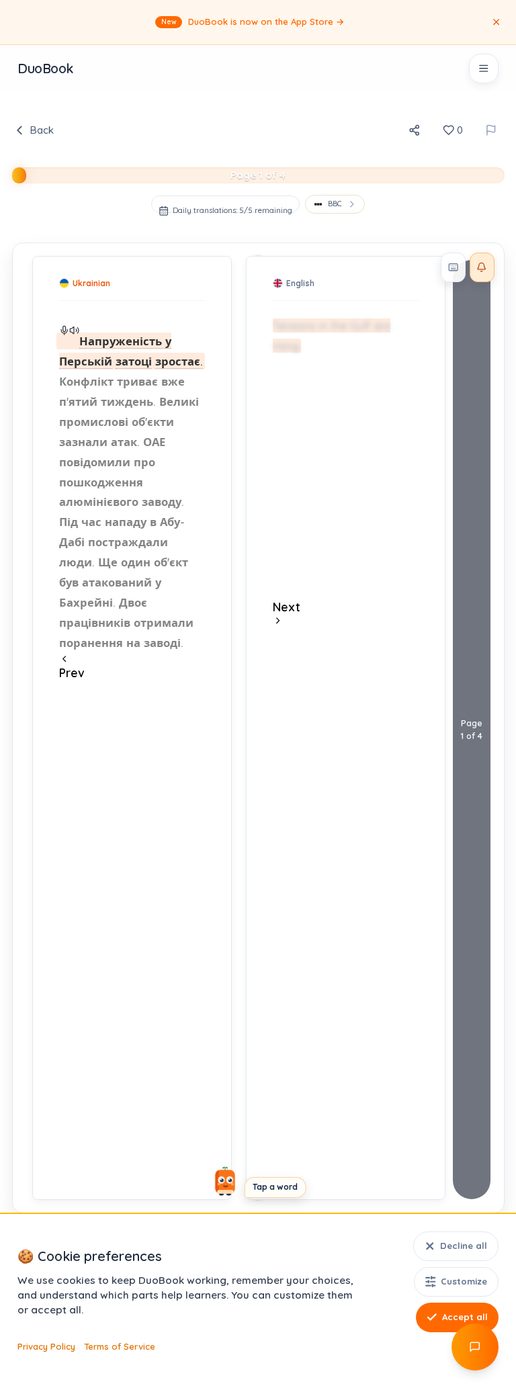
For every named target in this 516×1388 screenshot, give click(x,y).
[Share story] (414, 130)
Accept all (465, 1316)
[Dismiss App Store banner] (496, 22)
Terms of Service (119, 1346)
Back (42, 130)
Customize (464, 1281)
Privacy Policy (46, 1346)
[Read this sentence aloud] (64, 330)
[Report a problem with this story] (491, 130)
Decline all (463, 1245)
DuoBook (45, 68)
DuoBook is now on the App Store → (253, 21)
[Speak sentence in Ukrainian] (74, 330)
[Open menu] (484, 68)
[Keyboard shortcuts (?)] (453, 267)
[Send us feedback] (475, 1347)
